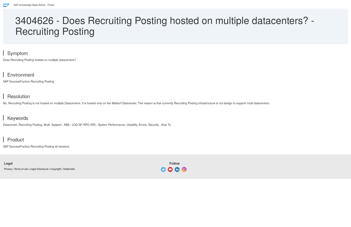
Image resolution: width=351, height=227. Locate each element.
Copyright (55, 169)
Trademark (69, 169)
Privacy (8, 169)
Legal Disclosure (39, 169)
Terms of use (21, 169)
